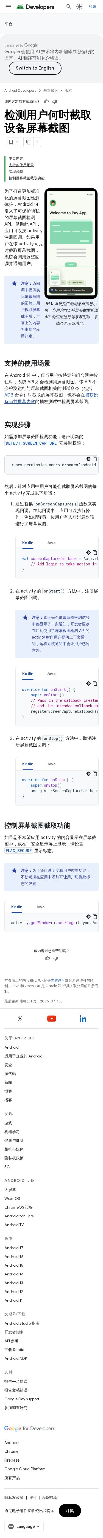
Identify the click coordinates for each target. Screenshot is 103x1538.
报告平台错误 (15, 1381)
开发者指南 (14, 1332)
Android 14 (14, 1274)
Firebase (12, 1460)
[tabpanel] (57, 564)
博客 (8, 1091)
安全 (8, 1064)
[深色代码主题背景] (88, 459)
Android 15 (13, 1265)
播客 (8, 1099)
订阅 (69, 1510)
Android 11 (13, 1300)
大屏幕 (10, 1189)
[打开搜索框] (69, 6)
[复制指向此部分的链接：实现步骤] (36, 425)
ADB (8, 395)
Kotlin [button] (28, 542)
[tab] (28, 542)
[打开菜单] (8, 6)
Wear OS (12, 1198)
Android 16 (14, 1256)
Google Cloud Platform (24, 1469)
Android (11, 1047)
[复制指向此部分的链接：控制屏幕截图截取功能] (75, 826)
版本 (68, 90)
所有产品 (12, 1477)
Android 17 (13, 1247)
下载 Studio (14, 1349)
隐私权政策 (14, 1157)
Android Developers (20, 90)
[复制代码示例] (95, 459)
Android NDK (15, 1358)
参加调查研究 (15, 1407)
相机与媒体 (14, 1149)
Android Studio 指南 (21, 1323)
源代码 (10, 1073)
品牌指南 (50, 1497)
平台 (8, 23)
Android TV (14, 1224)
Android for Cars (19, 1216)
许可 (33, 1497)
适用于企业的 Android (23, 1056)
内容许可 (58, 980)
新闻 (8, 1082)
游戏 (8, 1122)
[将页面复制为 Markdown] (29, 142)
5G (7, 1166)
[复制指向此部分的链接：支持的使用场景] (56, 364)
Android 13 (13, 1282)
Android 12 (13, 1291)
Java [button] (51, 542)
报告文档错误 (15, 1390)
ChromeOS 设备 (18, 1207)
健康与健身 (14, 1140)
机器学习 (12, 1131)
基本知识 (50, 90)
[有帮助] (46, 101)
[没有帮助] (55, 101)
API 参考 (11, 1340)
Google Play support (21, 1398)
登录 (93, 6)
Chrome (11, 1451)
